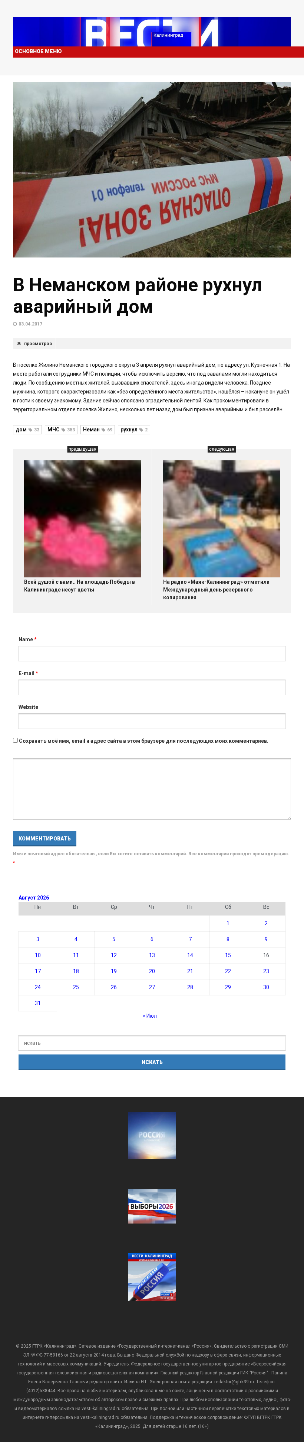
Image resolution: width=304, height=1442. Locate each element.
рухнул (134, 429)
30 (266, 987)
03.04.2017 (30, 324)
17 (38, 971)
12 (114, 955)
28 (190, 987)
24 (38, 987)
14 (190, 955)
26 (114, 987)
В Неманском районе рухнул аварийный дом (137, 295)
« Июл (150, 1016)
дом (27, 429)
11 (76, 955)
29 (228, 987)
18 (76, 971)
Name (28, 639)
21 (190, 971)
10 (38, 955)
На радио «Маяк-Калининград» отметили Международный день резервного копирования (216, 589)
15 (228, 955)
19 (114, 971)
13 (152, 955)
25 (76, 987)
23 (266, 971)
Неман (97, 429)
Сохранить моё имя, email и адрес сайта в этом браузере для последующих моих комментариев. (143, 741)
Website (28, 707)
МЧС (61, 429)
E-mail (28, 673)
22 (228, 971)
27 (152, 987)
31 (38, 1003)
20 (152, 971)
